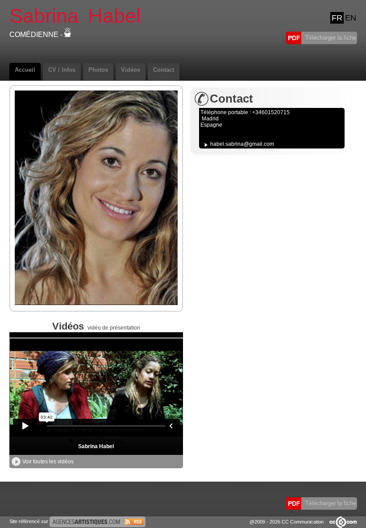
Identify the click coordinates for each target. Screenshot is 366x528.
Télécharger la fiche (330, 37)
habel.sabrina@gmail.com (242, 144)
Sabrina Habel (96, 446)
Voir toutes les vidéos (48, 461)
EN (350, 17)
